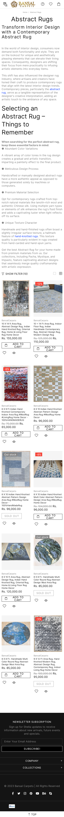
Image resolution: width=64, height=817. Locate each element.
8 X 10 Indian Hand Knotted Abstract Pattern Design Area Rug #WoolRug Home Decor (48, 413)
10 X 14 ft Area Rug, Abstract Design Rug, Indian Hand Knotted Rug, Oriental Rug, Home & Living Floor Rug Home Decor (16, 329)
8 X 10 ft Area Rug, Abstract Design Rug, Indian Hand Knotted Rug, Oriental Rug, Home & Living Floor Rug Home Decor (16, 582)
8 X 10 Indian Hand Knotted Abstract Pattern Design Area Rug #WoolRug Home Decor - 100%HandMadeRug (16, 500)
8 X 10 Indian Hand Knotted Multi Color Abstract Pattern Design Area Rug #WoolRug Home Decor (48, 498)
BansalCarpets (24, 4)
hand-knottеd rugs (26, 236)
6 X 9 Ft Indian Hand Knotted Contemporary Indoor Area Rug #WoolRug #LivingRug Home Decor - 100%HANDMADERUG (15, 414)
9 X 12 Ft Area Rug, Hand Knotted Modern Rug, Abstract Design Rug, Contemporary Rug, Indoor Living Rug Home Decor (47, 664)
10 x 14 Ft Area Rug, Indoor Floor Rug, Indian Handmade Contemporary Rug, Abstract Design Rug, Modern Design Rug (48, 329)
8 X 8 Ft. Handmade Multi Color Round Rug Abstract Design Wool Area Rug (47, 580)
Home (25, 12)
